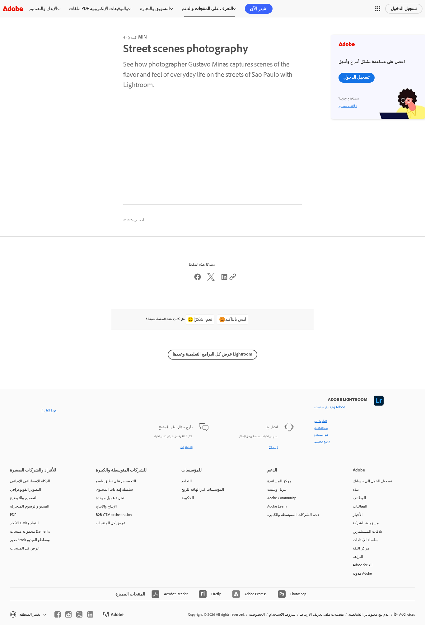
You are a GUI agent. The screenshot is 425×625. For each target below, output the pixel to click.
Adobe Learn (277, 506)
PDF (13, 514)
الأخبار (357, 514)
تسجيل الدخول (404, 8)
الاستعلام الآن (186, 447)
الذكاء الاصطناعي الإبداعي (30, 481)
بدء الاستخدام (321, 428)
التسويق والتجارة (155, 8)
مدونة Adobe (362, 573)
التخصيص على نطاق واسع (116, 481)
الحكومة (187, 498)
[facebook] (57, 614)
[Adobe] (13, 8)
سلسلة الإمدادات (365, 540)
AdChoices (407, 614)
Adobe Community (281, 498)
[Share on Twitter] (211, 279)
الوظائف (359, 498)
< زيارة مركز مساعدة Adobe (329, 408)
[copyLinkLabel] (232, 279)
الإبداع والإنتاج (106, 506)
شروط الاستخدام (282, 614)
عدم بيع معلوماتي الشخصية (369, 614)
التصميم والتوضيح (23, 498)
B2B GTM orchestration (114, 514)
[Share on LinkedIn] (224, 279)
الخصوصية (257, 614)
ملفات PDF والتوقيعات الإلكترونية (98, 8)
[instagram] (68, 614)
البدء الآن (273, 447)
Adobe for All (362, 565)
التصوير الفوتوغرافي (25, 489)
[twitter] (79, 614)
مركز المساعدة (279, 481)
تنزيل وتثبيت (277, 489)
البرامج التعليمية (322, 442)
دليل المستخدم (321, 435)
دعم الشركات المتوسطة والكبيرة (293, 514)
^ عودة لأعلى (48, 411)
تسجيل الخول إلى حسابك (372, 481)
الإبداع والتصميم (43, 8)
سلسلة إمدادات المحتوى (114, 489)
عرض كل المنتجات (25, 548)
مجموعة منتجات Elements (30, 531)
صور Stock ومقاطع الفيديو (30, 540)
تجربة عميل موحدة (110, 498)
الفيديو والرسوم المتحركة (29, 506)
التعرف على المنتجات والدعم (207, 8)
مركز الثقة (361, 548)
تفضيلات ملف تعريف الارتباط (322, 614)
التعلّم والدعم (320, 421)
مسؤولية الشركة (366, 523)
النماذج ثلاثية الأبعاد (24, 523)
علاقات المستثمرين (368, 531)
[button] (378, 9)
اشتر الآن (259, 8)
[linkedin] (90, 614)
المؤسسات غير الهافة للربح (202, 489)
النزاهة (358, 556)
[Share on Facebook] (197, 279)
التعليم (186, 481)
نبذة (356, 489)
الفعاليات (360, 506)
